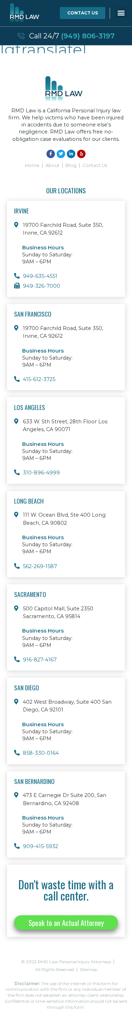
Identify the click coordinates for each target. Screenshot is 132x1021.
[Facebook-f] (50, 154)
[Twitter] (61, 154)
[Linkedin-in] (71, 154)
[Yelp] (81, 154)
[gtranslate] (43, 49)
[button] (121, 12)
